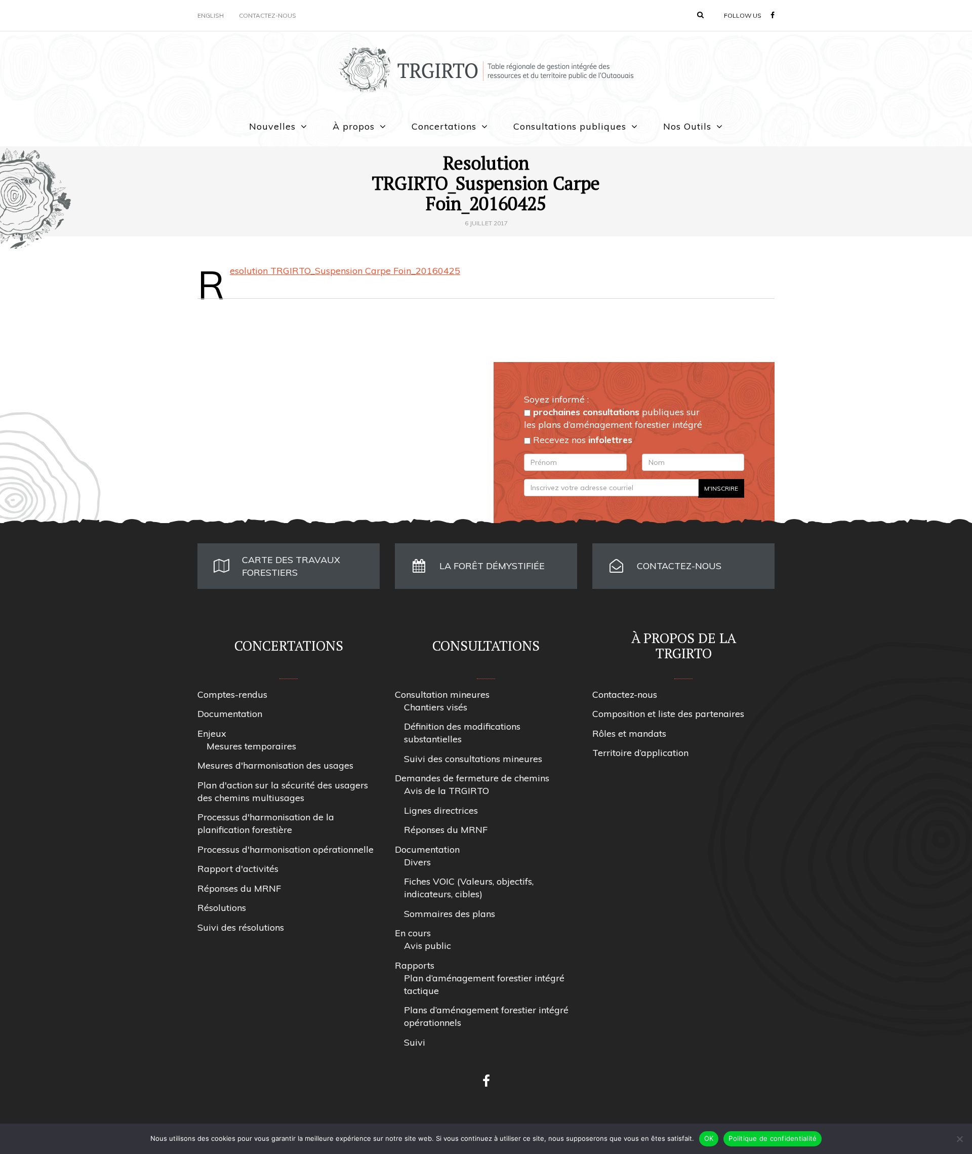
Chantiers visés (435, 707)
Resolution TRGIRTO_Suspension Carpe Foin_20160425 (345, 270)
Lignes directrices (441, 810)
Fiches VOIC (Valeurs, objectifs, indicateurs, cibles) (469, 888)
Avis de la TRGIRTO (446, 791)
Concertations (444, 126)
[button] (700, 14)
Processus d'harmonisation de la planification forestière (265, 823)
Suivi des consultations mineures (473, 759)
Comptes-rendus (232, 694)
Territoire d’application (640, 753)
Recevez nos (581, 440)
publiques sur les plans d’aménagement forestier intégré (613, 418)
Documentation (229, 714)
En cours (413, 933)
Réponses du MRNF (239, 888)
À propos (354, 126)
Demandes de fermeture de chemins (472, 778)
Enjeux (211, 733)
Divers (417, 862)
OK (709, 1138)
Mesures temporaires (251, 746)
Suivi (414, 1042)
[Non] (959, 1139)
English (210, 15)
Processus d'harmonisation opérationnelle (285, 849)
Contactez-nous (267, 15)
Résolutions (221, 907)
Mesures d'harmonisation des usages (275, 765)
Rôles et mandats (629, 733)
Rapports (414, 965)
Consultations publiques (569, 126)
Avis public (427, 945)
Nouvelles (272, 126)
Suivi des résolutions (240, 927)
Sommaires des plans (449, 914)
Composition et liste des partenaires (668, 714)
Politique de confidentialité (772, 1138)
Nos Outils (687, 126)
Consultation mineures (442, 694)
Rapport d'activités (237, 868)
